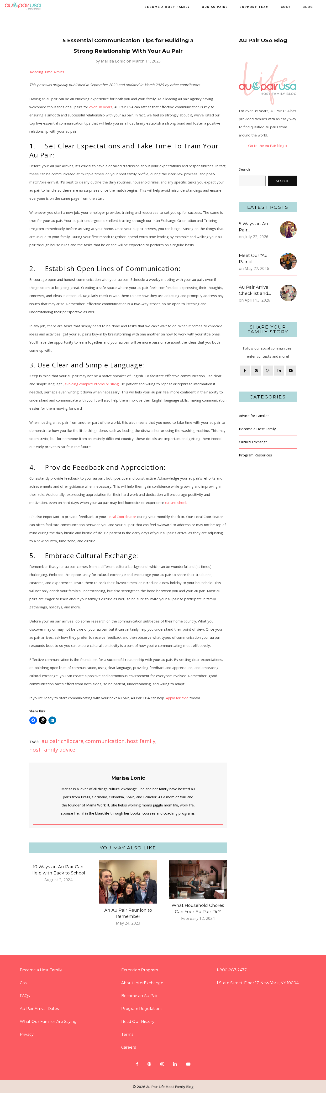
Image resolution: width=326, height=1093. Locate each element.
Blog (308, 7)
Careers (128, 1047)
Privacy (27, 1034)
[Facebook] (245, 371)
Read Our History (137, 1021)
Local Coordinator (121, 516)
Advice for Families (254, 415)
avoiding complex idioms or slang (92, 384)
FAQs (25, 996)
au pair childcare (62, 741)
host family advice (52, 749)
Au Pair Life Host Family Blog (170, 1086)
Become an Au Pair (139, 996)
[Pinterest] (256, 371)
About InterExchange (142, 983)
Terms (127, 1034)
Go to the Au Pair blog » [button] (267, 145)
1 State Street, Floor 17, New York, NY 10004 (258, 983)
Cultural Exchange (253, 441)
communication (105, 741)
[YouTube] (291, 371)
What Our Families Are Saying (48, 1021)
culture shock (176, 502)
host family (141, 741)
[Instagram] (268, 371)
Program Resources (255, 455)
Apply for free (177, 698)
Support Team (254, 7)
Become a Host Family (167, 7)
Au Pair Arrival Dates (39, 1008)
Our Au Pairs (215, 7)
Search (244, 169)
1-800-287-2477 (232, 970)
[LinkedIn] (279, 371)
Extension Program (139, 970)
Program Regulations (141, 1008)
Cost (286, 7)
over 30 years (100, 107)
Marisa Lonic (113, 61)
